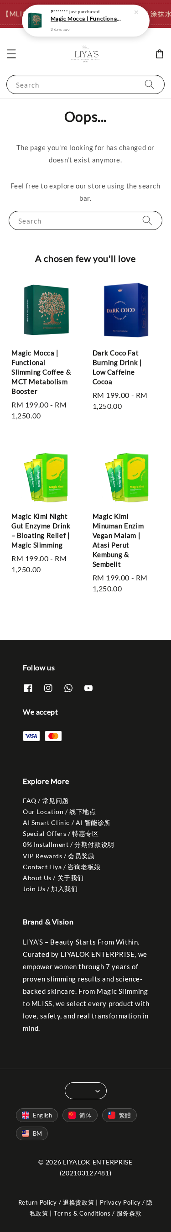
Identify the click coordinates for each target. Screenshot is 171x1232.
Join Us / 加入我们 (50, 889)
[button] (11, 54)
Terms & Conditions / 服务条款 (98, 1213)
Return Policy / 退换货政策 (56, 1202)
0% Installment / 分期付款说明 (68, 844)
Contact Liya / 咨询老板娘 (62, 867)
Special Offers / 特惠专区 (61, 833)
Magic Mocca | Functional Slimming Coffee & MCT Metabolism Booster (86, 19)
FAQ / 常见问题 (46, 800)
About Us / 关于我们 (53, 878)
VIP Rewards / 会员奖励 (59, 856)
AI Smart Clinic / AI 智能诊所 (67, 822)
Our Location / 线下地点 (59, 811)
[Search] (149, 84)
